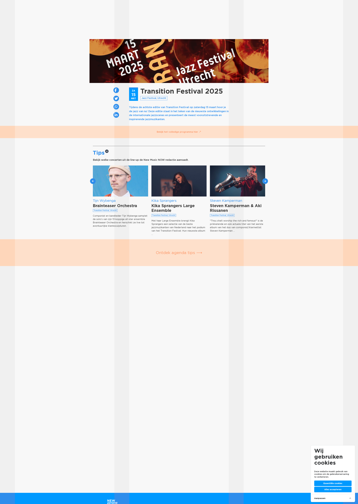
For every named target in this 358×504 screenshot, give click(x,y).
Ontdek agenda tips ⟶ (179, 252)
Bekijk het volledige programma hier (178, 132)
